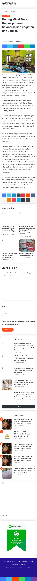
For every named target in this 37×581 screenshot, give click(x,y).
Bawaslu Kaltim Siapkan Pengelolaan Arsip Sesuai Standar (10, 255)
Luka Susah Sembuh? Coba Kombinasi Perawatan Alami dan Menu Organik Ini (23, 382)
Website (4, 314)
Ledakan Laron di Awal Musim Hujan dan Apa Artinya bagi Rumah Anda (24, 370)
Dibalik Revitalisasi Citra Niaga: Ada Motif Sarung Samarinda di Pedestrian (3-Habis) (24, 471)
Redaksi (14, 568)
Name (4, 299)
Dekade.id (22, 564)
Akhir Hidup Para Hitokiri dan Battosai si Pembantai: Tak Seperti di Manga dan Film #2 (23, 446)
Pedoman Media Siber (24, 568)
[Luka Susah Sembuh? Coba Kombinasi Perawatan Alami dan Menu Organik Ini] (7, 384)
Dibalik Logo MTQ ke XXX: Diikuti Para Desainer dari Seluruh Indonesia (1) (22, 434)
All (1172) (18, 406)
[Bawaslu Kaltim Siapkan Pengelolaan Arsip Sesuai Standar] (10, 245)
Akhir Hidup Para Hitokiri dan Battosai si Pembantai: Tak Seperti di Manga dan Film (23, 422)
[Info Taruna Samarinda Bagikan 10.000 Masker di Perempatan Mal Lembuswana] (7, 360)
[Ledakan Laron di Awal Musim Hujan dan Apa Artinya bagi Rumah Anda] (7, 372)
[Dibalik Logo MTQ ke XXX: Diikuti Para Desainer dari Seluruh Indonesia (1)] (7, 436)
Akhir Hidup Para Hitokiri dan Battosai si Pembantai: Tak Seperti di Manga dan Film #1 (23, 458)
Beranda (8, 568)
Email (4, 306)
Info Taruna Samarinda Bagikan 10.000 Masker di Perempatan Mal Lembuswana (24, 358)
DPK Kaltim (11, 11)
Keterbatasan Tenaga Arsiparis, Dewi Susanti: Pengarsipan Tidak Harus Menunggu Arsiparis (27, 230)
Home (5, 11)
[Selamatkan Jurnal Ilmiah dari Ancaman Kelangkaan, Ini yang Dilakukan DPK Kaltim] (10, 218)
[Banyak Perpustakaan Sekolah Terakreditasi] (27, 245)
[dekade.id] (9, 3)
